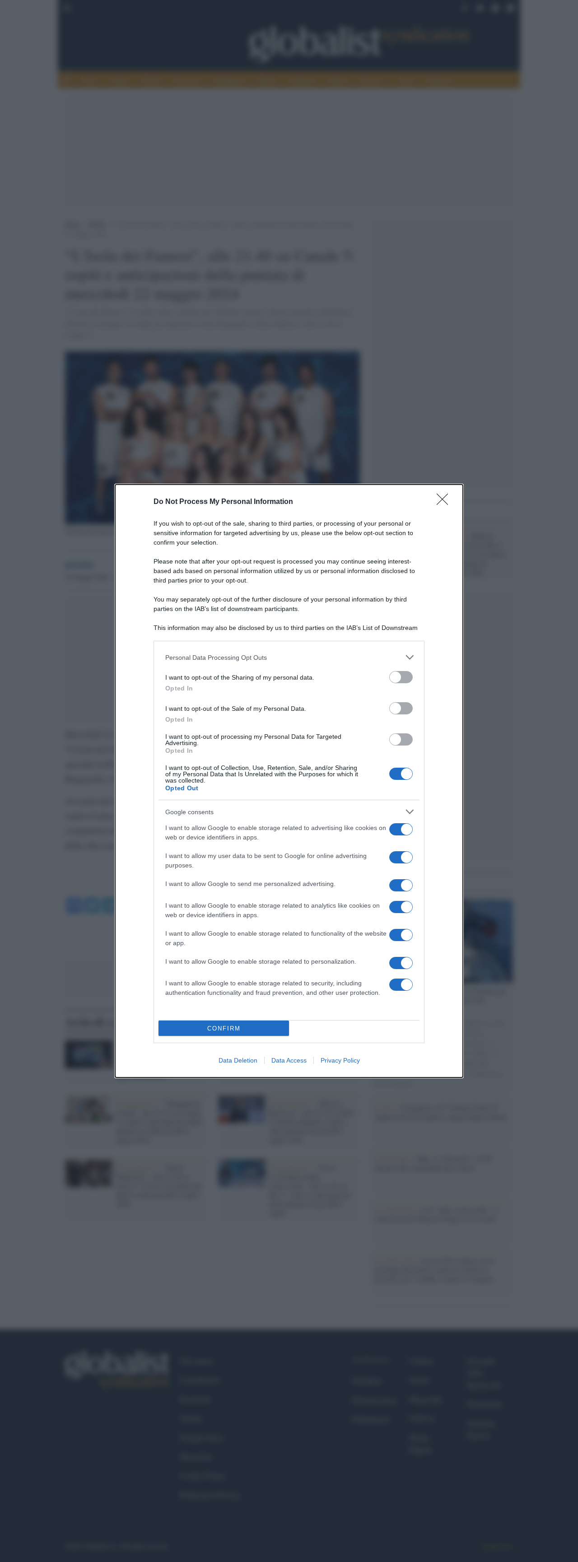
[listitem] (289, 657)
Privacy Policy (340, 1060)
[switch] (401, 677)
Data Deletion (238, 1060)
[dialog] (289, 781)
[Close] (445, 502)
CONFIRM (224, 1028)
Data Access (289, 1060)
